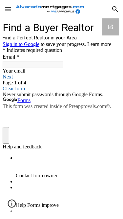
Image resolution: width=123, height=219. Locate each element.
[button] (8, 9)
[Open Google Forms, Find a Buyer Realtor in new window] (110, 26)
